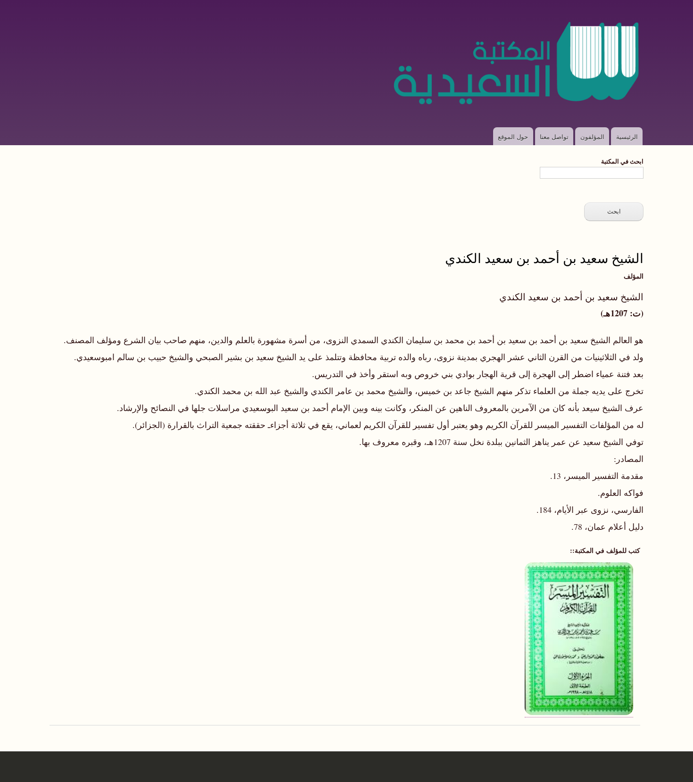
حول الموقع (513, 136)
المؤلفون (592, 136)
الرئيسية (627, 136)
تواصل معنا (554, 136)
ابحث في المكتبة (622, 160)
